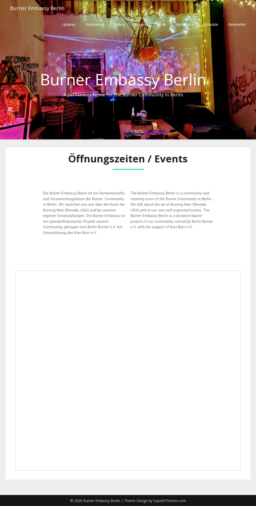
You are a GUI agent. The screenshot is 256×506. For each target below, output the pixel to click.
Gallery (119, 24)
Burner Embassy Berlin (37, 8)
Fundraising (95, 24)
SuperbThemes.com (170, 500)
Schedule (211, 24)
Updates (69, 24)
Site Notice (185, 24)
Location (142, 24)
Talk (162, 24)
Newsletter (237, 24)
